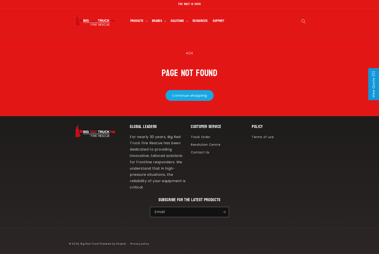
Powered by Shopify (113, 243)
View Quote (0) (373, 84)
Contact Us (200, 152)
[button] (138, 21)
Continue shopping (189, 95)
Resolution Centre (205, 144)
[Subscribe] (224, 212)
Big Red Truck (89, 243)
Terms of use (263, 137)
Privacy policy (139, 243)
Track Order (201, 137)
